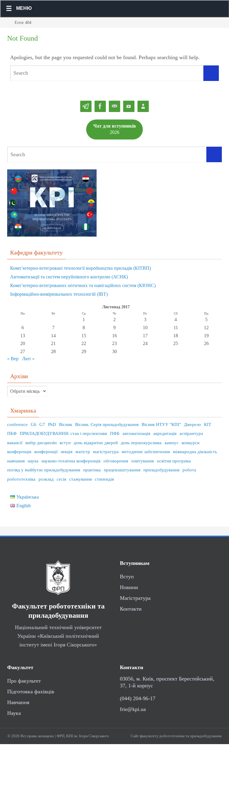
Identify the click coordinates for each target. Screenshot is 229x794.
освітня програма (174, 461)
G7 (42, 424)
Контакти (131, 609)
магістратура (106, 451)
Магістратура (135, 598)
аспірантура (191, 433)
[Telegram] (86, 106)
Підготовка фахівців (30, 692)
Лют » (28, 358)
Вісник (65, 424)
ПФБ (115, 433)
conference (17, 424)
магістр (82, 451)
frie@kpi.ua (133, 709)
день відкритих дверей (96, 442)
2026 (114, 129)
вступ (65, 442)
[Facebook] (100, 106)
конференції (46, 451)
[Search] (211, 73)
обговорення (115, 461)
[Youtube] (128, 106)
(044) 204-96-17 (137, 698)
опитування (142, 461)
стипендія (104, 479)
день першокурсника (141, 442)
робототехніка (21, 479)
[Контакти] (143, 106)
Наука (14, 713)
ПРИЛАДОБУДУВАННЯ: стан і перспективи (63, 433)
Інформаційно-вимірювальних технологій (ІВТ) (59, 294)
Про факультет (24, 681)
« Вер (12, 358)
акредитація (165, 433)
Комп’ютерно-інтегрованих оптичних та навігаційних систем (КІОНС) (83, 285)
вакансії (14, 442)
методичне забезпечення (146, 451)
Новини (129, 587)
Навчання (18, 702)
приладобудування (161, 469)
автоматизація (136, 433)
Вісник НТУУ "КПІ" (161, 424)
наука (33, 461)
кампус (172, 442)
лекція (66, 451)
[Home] (4, 22)
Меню (24, 8)
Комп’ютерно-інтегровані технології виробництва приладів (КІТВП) (80, 268)
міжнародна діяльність (195, 451)
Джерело (192, 424)
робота (189, 469)
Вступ (127, 577)
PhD (52, 424)
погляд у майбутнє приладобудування (43, 469)
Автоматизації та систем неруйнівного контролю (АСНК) (69, 276)
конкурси (190, 442)
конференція (19, 451)
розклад (46, 479)
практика (92, 469)
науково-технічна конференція (70, 461)
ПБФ (12, 433)
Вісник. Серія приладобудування (107, 424)
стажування (80, 479)
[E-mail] (114, 106)
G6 (33, 424)
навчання (16, 461)
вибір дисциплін (41, 442)
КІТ (207, 424)
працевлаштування (122, 469)
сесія (61, 479)
